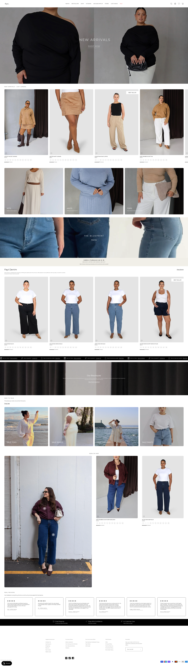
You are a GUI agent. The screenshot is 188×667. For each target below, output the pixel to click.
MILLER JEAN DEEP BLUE (148, 519)
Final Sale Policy (109, 647)
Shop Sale (7, 403)
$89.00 (51, 157)
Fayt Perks (87, 644)
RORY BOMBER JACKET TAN (146, 156)
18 (20, 159)
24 (28, 159)
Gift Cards (87, 646)
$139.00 (143, 520)
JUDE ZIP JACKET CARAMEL (10, 156)
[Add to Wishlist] (6, 153)
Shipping (48, 646)
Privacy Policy (108, 644)
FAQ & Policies (108, 639)
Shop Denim (180, 269)
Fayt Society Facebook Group (92, 642)
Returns (47, 647)
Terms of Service (109, 646)
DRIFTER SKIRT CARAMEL (55, 156)
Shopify (10, 660)
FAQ (106, 642)
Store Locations (6, 358)
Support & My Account (50, 639)
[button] (67, 3)
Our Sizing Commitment (71, 644)
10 (10, 159)
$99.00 (96, 157)
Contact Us (27, 358)
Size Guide (48, 649)
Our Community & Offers (90, 639)
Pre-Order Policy (109, 649)
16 (17, 159)
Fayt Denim (10, 270)
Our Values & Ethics (70, 646)
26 (30, 159)
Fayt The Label (5, 660)
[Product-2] (53, 535)
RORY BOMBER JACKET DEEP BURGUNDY (105, 519)
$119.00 (5, 157)
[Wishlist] (179, 3)
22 (25, 159)
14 (15, 159)
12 (12, 159)
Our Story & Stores (69, 639)
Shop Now (94, 239)
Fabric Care (48, 651)
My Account (48, 644)
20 (22, 159)
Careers (67, 647)
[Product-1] (44, 508)
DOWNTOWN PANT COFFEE (101, 156)
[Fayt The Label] (7, 3)
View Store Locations (94, 382)
